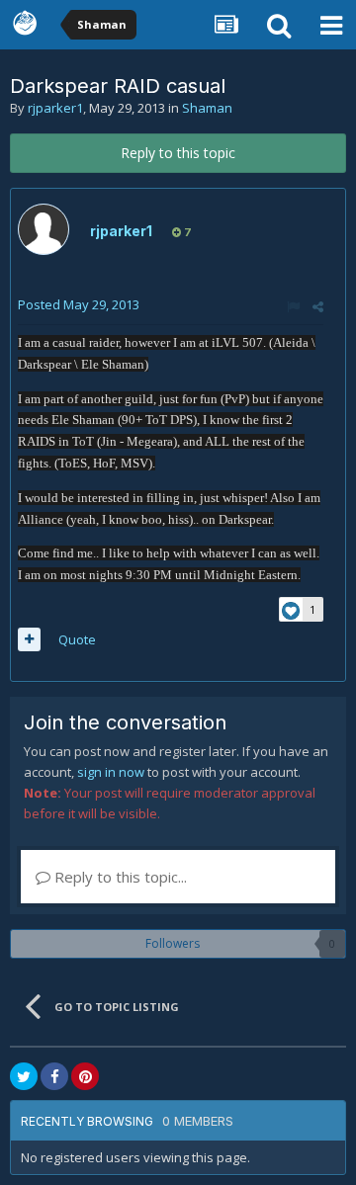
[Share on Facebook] (54, 1076)
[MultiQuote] (29, 639)
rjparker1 (55, 108)
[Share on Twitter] (24, 1076)
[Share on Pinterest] (85, 1076)
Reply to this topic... (118, 877)
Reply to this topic (178, 152)
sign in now (110, 772)
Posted (78, 304)
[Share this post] (317, 306)
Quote (77, 639)
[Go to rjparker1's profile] (43, 229)
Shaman (207, 108)
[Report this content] (293, 306)
